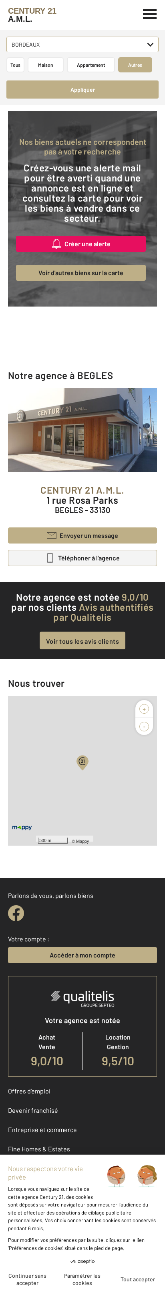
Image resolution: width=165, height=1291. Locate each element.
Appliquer (82, 89)
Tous (15, 65)
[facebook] (16, 913)
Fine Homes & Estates (39, 1149)
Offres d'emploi (29, 1091)
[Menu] (150, 13)
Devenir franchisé (33, 1110)
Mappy (82, 841)
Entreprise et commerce (42, 1129)
